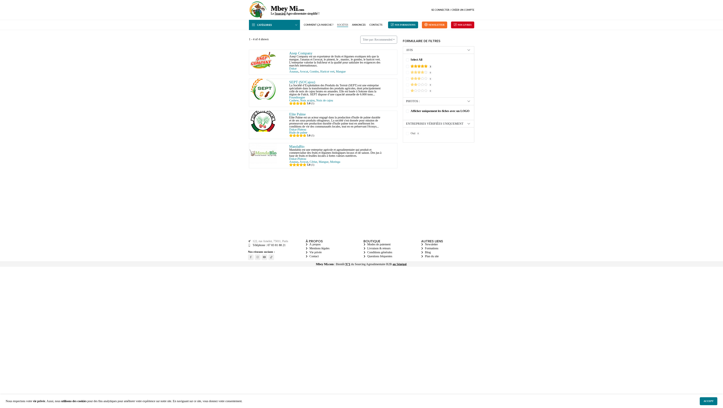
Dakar (292, 68)
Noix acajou (307, 100)
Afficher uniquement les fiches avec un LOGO (440, 111)
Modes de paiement (379, 244)
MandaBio (296, 146)
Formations (431, 248)
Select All (416, 59)
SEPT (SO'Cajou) (302, 82)
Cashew (293, 100)
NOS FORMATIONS (405, 25)
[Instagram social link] (257, 257)
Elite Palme (297, 114)
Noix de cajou (324, 100)
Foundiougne (297, 97)
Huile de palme (298, 132)
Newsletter (437, 25)
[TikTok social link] (271, 257)
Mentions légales (319, 248)
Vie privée (315, 252)
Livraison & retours (379, 248)
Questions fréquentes (379, 256)
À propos (315, 244)
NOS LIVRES (465, 25)
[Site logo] (258, 18)
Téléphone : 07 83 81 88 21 (269, 245)
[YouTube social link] (264, 257)
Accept (709, 401)
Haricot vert (327, 71)
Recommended (377, 39)
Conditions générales (379, 252)
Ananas (293, 71)
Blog (428, 252)
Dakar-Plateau (297, 129)
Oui (415, 133)
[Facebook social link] (251, 257)
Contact (314, 256)
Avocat (303, 71)
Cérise (313, 161)
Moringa (335, 161)
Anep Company (300, 53)
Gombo (313, 71)
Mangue (341, 71)
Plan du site (432, 256)
